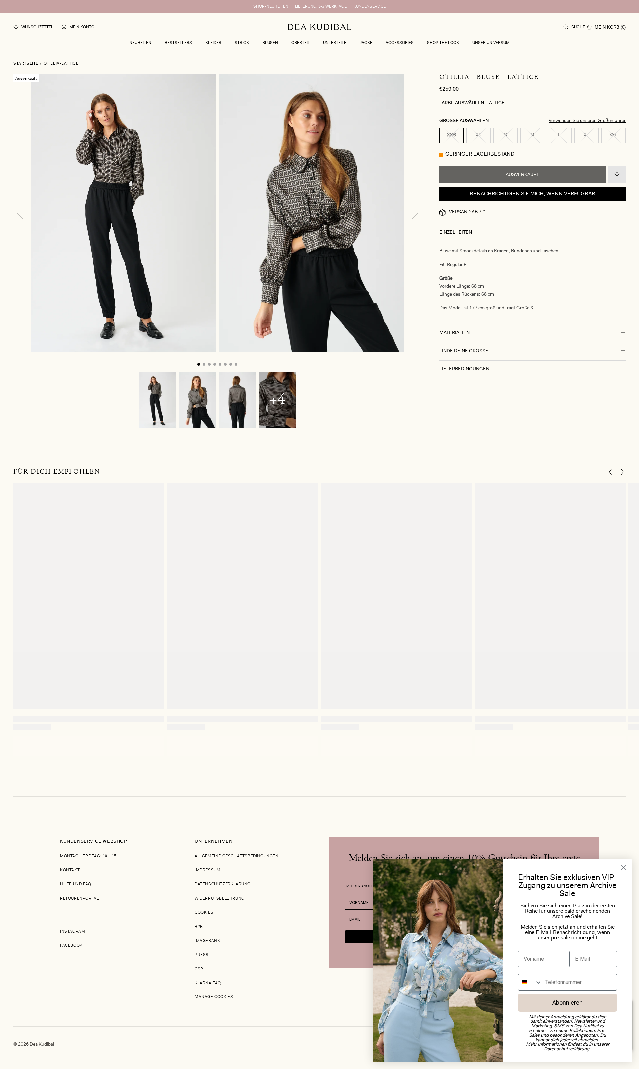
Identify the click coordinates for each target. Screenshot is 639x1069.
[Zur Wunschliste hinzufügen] (617, 174)
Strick (242, 43)
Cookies (204, 913)
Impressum (207, 870)
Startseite (25, 64)
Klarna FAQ (208, 983)
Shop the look (443, 43)
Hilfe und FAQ (75, 884)
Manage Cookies (214, 997)
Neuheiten (140, 43)
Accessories (400, 43)
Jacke (366, 43)
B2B (199, 927)
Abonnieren (567, 1002)
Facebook (71, 946)
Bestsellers (178, 43)
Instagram (72, 932)
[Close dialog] (624, 867)
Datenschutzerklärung (223, 884)
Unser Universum (491, 43)
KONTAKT (70, 870)
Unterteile (334, 43)
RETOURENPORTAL (79, 899)
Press (202, 955)
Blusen (270, 43)
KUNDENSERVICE (369, 7)
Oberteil (300, 43)
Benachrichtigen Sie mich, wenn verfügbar (532, 194)
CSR (199, 969)
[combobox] (530, 982)
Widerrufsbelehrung (220, 899)
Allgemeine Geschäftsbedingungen (237, 856)
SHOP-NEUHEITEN (270, 7)
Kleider (213, 43)
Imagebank (207, 941)
